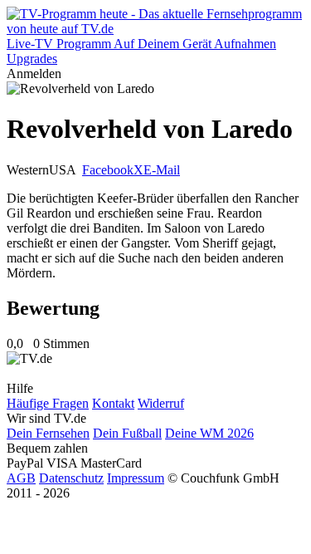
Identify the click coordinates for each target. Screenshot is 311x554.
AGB (21, 478)
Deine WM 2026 (209, 433)
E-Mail (161, 170)
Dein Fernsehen (48, 433)
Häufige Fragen (48, 403)
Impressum (135, 478)
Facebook (108, 170)
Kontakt (113, 403)
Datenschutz (71, 478)
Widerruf (161, 403)
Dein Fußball (127, 433)
